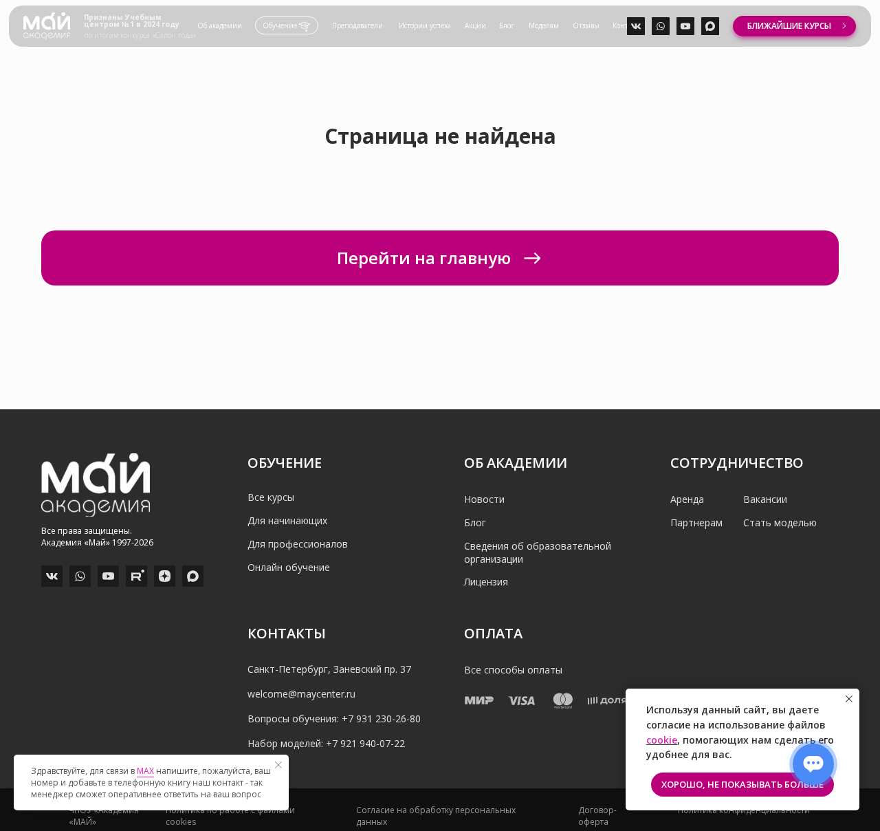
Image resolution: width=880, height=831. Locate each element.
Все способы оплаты (513, 669)
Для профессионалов (298, 543)
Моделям (544, 25)
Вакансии (765, 499)
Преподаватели (357, 25)
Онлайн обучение (289, 567)
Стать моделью (780, 522)
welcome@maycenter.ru (301, 693)
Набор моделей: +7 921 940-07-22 (326, 743)
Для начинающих (287, 520)
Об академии (219, 25)
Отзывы (586, 25)
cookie (661, 739)
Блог (506, 25)
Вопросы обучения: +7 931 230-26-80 (334, 718)
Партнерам (696, 522)
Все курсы (271, 497)
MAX (145, 771)
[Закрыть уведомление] (849, 699)
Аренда (687, 499)
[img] (46, 26)
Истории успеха (425, 25)
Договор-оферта (597, 816)
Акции (475, 25)
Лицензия (486, 581)
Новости (484, 499)
